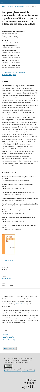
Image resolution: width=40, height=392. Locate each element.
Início (3, 6)
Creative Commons (21, 304)
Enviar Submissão (9, 349)
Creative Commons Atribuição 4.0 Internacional (19, 371)
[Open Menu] (2, 2)
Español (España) (8, 337)
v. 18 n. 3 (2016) (19, 6)
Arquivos (10, 6)
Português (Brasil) (9, 340)
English (5, 334)
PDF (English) (9, 260)
